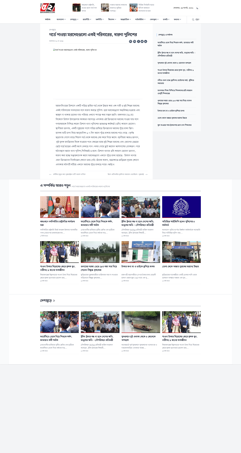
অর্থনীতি (100, 19)
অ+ (135, 41)
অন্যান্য (178, 19)
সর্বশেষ (47, 19)
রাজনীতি (88, 19)
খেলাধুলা (155, 19)
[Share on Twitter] (142, 41)
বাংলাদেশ (62, 19)
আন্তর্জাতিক (126, 19)
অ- (131, 41)
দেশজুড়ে (75, 19)
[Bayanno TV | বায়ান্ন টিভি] (47, 8)
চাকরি (167, 19)
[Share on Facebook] (138, 41)
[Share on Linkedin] (145, 41)
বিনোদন (113, 19)
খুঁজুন (197, 19)
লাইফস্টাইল (141, 19)
